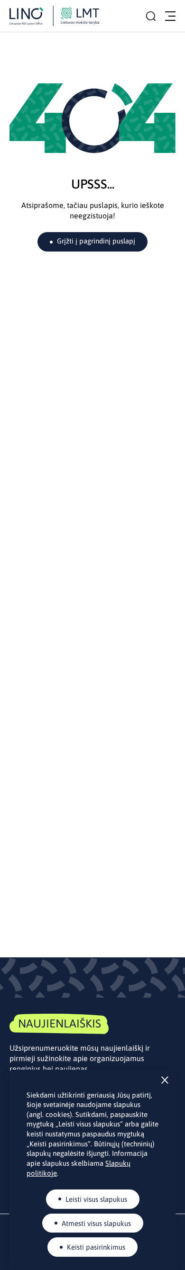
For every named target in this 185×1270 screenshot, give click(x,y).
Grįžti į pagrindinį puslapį (96, 241)
